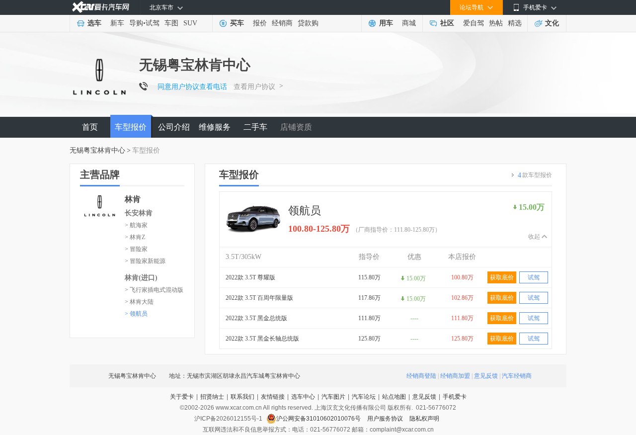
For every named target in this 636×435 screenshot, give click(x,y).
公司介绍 (174, 127)
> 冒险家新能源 (145, 261)
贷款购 (308, 23)
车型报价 (131, 127)
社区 (447, 23)
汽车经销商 (517, 375)
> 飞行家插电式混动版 (154, 289)
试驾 (152, 23)
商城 (409, 23)
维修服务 (215, 127)
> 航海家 (136, 225)
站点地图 (394, 396)
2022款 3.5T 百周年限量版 (259, 297)
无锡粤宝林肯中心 (97, 150)
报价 (260, 23)
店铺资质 (296, 127)
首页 (90, 127)
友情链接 (273, 396)
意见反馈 (486, 375)
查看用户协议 (254, 86)
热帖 (496, 23)
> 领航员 (136, 313)
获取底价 (502, 277)
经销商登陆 (421, 375)
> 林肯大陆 (139, 301)
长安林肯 (139, 213)
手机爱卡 (455, 396)
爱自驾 (473, 23)
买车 (237, 23)
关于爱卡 (182, 396)
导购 (136, 23)
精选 (515, 23)
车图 (171, 23)
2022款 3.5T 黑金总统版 (256, 318)
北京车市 (161, 7)
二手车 (255, 127)
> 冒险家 (136, 249)
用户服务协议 (385, 418)
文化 (552, 23)
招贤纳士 (212, 396)
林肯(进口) (141, 277)
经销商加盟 (455, 375)
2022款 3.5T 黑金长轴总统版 (262, 338)
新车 (117, 23)
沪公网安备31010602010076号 (319, 418)
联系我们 (242, 396)
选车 (94, 23)
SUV (190, 23)
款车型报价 (535, 175)
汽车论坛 (364, 396)
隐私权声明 (424, 418)
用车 (386, 23)
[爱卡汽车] (100, 7)
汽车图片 (333, 396)
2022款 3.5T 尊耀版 (250, 277)
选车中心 (303, 396)
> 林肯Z (135, 237)
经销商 (282, 23)
